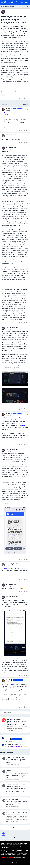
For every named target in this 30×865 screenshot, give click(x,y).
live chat (8, 770)
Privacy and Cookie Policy (8, 857)
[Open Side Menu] (2, 2)
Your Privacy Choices (15, 862)
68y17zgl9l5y (9, 806)
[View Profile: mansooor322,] (3, 758)
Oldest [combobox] (25, 104)
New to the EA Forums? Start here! (14, 737)
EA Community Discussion (8, 6)
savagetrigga (9, 793)
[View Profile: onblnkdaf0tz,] (3, 771)
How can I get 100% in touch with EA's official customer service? (16, 813)
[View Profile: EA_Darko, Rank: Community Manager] (3, 109)
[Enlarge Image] (15, 378)
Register (21, 2)
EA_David (7, 746)
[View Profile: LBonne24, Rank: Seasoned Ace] (3, 12)
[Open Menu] (28, 6)
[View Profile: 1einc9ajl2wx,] (3, 813)
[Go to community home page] (7, 2)
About (11, 841)
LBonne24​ (8, 113)
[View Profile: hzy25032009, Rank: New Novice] (3, 135)
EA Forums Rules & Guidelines (13, 744)
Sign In (26, 2)
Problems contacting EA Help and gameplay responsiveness (15, 785)
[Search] (17, 2)
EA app (16, 838)
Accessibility (21, 841)
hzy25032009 (9, 135)
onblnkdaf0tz (9, 779)
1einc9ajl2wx (9, 821)
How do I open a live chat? (13, 799)
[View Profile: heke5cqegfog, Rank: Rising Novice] (3, 564)
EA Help (4, 841)
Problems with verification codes (15, 757)
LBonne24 (8, 11)
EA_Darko (8, 108)
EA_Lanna (7, 739)
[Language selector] (13, 2)
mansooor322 (9, 764)
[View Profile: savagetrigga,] (3, 785)
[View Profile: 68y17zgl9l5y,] (3, 800)
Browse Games (6, 838)
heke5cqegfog (9, 564)
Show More (15, 827)
